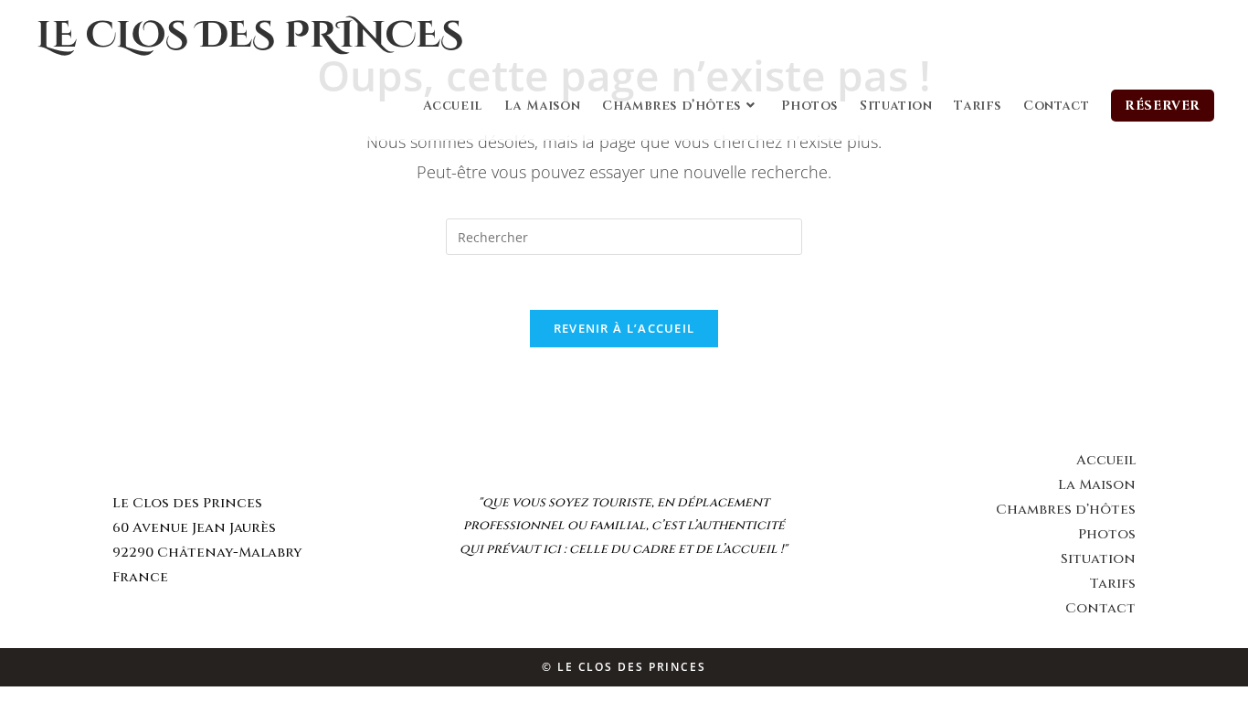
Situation (1098, 559)
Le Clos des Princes (250, 35)
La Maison (1097, 485)
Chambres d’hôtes (1066, 509)
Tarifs (1112, 583)
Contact (1100, 608)
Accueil (1106, 460)
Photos (1107, 534)
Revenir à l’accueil (624, 328)
